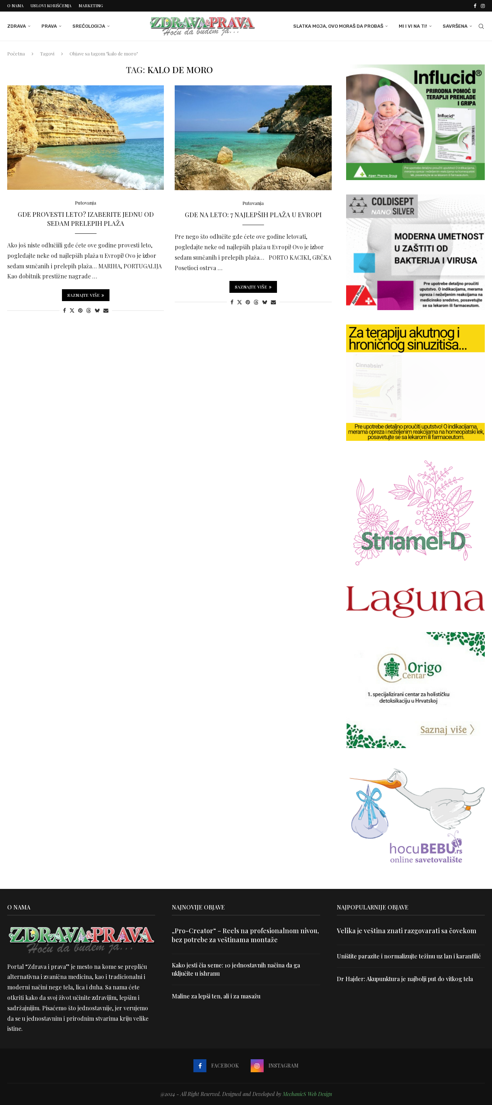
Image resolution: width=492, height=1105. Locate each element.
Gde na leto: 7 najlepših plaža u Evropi (253, 214)
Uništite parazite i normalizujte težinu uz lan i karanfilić (409, 956)
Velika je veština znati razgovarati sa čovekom (407, 930)
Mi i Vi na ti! (413, 26)
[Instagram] (483, 6)
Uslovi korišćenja (51, 5)
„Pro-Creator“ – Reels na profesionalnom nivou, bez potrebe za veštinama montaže (245, 935)
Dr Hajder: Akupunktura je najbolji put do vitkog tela (405, 979)
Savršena (455, 26)
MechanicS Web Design (307, 1094)
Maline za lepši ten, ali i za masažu (216, 996)
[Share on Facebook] (64, 310)
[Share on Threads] (88, 310)
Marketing (91, 5)
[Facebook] (475, 6)
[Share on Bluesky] (97, 310)
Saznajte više (83, 295)
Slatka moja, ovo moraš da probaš (338, 26)
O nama (15, 5)
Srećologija (88, 26)
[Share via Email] (105, 310)
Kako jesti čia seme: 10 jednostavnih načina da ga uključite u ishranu (236, 969)
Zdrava (16, 26)
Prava (49, 26)
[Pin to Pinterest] (80, 310)
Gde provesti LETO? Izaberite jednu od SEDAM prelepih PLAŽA (86, 218)
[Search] (481, 26)
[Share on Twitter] (72, 310)
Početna (16, 53)
